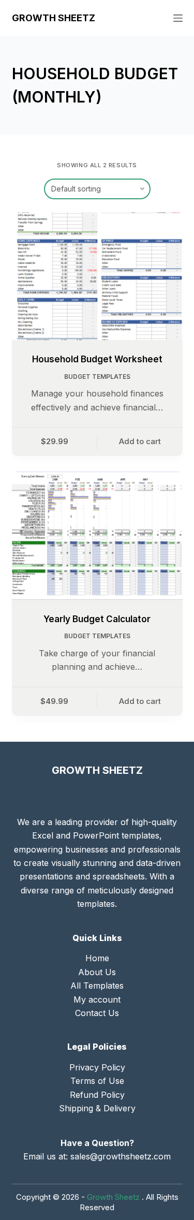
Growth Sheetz (53, 17)
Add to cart (140, 441)
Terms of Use (97, 1081)
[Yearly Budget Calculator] (97, 536)
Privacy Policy (97, 1067)
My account (97, 999)
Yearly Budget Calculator (97, 619)
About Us (97, 972)
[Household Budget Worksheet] (97, 276)
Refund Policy (97, 1095)
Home (97, 958)
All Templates (97, 985)
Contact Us (97, 1013)
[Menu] (178, 18)
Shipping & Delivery (97, 1108)
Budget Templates (97, 376)
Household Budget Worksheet (97, 359)
